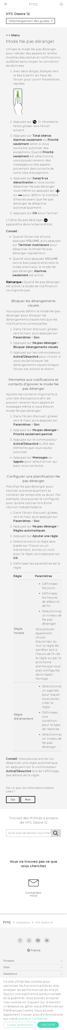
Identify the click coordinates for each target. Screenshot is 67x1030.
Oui (13, 799)
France (36, 950)
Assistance (23, 922)
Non (28, 799)
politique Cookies (30, 1018)
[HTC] (33, 4)
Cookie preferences (20, 1024)
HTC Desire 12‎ (44, 922)
